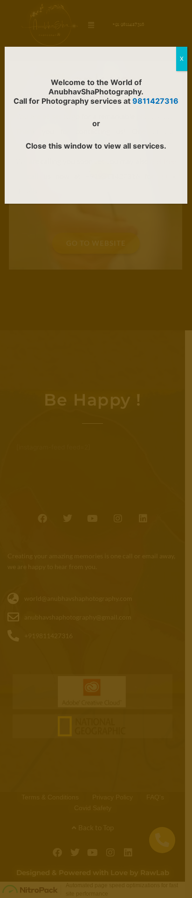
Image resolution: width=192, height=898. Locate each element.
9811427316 (155, 101)
